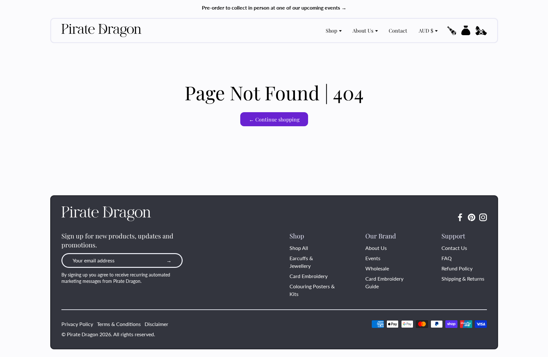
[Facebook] (460, 217)
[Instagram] (483, 217)
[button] (451, 30)
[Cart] (465, 30)
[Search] (451, 30)
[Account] (481, 31)
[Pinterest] (471, 217)
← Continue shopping (274, 119)
